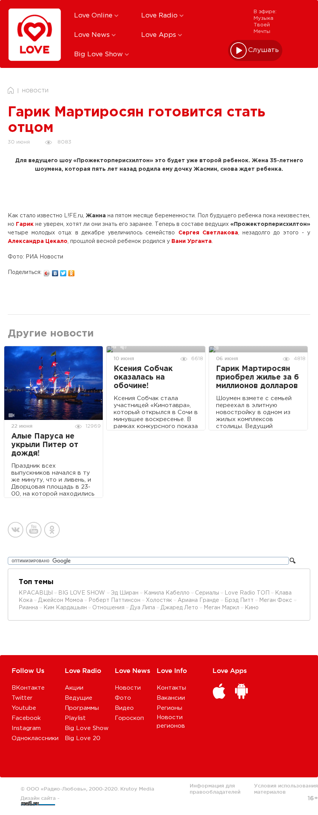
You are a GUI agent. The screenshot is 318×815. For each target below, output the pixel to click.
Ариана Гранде (198, 600)
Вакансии (171, 698)
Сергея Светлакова (208, 233)
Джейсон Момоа (60, 600)
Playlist (75, 718)
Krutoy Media (137, 788)
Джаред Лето (179, 607)
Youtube (24, 708)
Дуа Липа (142, 607)
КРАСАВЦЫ (36, 593)
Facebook (26, 718)
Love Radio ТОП (247, 593)
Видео (124, 708)
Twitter (22, 698)
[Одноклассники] (71, 271)
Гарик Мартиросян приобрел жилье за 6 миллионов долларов (257, 377)
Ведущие (78, 698)
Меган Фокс (276, 600)
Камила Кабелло (167, 593)
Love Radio (160, 16)
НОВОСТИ (35, 91)
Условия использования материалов (286, 788)
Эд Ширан (124, 593)
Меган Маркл (221, 607)
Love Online (94, 16)
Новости (128, 687)
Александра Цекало (37, 241)
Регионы (169, 708)
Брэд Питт (239, 600)
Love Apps (159, 35)
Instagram (26, 728)
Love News (93, 35)
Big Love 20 (82, 738)
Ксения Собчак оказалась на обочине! (143, 377)
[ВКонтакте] (55, 271)
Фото (123, 698)
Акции (74, 687)
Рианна (28, 607)
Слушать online (263, 50)
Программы (82, 708)
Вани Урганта (191, 241)
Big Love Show (99, 54)
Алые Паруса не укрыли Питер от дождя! (44, 445)
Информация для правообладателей (215, 788)
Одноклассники (35, 738)
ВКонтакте (28, 687)
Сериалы (207, 593)
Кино (252, 607)
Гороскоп (129, 718)
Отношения (108, 607)
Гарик (25, 224)
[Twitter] (63, 271)
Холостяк (159, 600)
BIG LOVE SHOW (82, 593)
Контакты (171, 687)
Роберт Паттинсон (114, 600)
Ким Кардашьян (65, 607)
